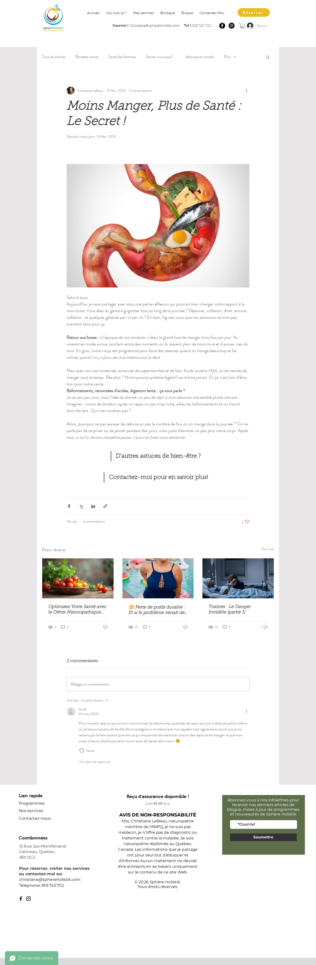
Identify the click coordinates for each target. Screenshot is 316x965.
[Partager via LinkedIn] (93, 506)
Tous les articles (53, 56)
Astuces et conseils (200, 56)
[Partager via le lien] (105, 506)
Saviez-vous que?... (161, 56)
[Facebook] (222, 26)
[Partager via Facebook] (69, 506)
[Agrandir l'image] (158, 225)
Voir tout (267, 549)
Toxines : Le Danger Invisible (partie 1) (229, 610)
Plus (227, 56)
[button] (242, 26)
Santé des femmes (122, 56)
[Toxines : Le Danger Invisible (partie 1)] (238, 578)
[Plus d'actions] (246, 91)
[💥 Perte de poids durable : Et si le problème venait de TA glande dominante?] (158, 578)
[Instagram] (232, 26)
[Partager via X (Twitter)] (81, 506)
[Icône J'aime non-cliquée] (82, 751)
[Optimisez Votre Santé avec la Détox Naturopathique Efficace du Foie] (78, 578)
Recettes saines (87, 56)
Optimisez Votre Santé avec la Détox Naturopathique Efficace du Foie (77, 610)
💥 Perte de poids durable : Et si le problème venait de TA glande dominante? (156, 610)
